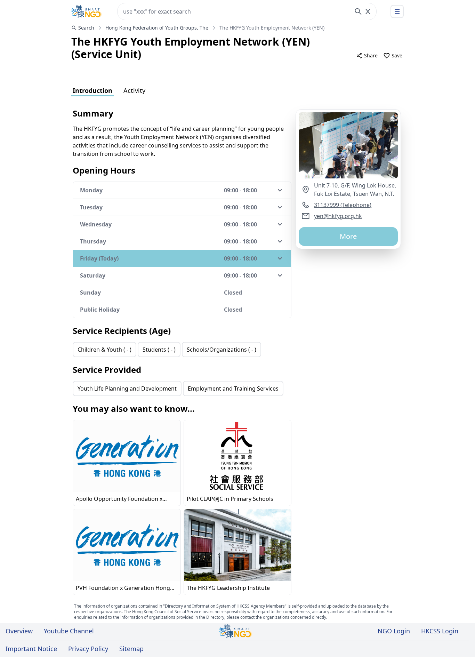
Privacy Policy (88, 648)
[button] (348, 145)
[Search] (358, 11)
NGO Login (394, 631)
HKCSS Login (439, 631)
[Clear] (368, 11)
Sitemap (131, 648)
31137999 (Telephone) (342, 205)
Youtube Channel (69, 631)
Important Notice (31, 648)
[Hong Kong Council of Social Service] (86, 11)
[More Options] (397, 11)
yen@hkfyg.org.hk (338, 216)
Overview (19, 631)
